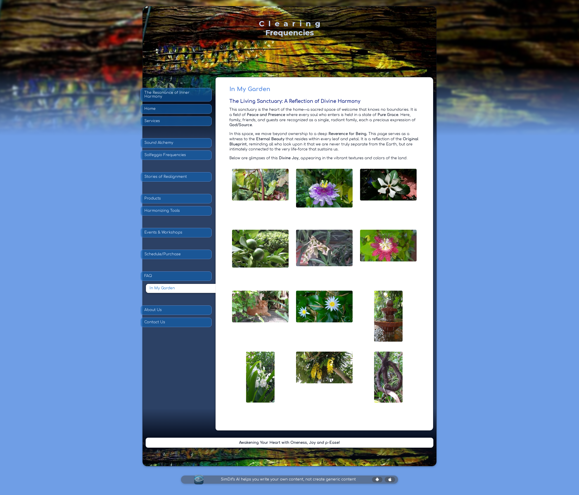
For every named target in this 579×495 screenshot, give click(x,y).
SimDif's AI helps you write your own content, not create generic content (288, 479)
